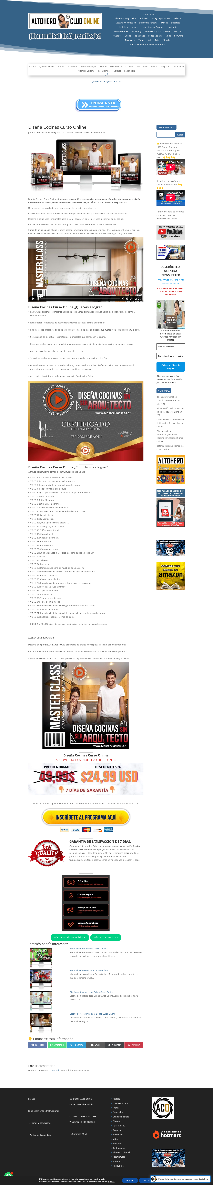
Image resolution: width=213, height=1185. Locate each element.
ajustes (111, 1182)
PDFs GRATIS (116, 67)
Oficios (128, 36)
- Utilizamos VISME (79, 1134)
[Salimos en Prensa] (170, 259)
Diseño (164, 23)
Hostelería (123, 27)
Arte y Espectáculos (161, 18)
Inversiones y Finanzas (153, 27)
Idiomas (135, 27)
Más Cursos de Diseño (106, 937)
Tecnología (130, 40)
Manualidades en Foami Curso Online (88, 948)
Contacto (129, 67)
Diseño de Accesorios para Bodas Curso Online (92, 1013)
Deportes (175, 23)
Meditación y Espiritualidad (157, 31)
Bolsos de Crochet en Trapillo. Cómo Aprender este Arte (168, 400)
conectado (55, 1070)
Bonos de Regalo (89, 67)
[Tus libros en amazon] (170, 589)
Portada (32, 67)
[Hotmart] (167, 1138)
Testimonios (178, 67)
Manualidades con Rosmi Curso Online (89, 970)
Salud (168, 36)
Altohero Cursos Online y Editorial (48, 132)
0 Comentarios (98, 132)
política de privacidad (173, 379)
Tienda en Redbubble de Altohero (146, 44)
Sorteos (117, 71)
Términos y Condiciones (39, 1123)
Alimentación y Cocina (125, 18)
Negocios (117, 36)
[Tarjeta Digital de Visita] (170, 555)
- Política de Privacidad (39, 1135)
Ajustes (165, 1180)
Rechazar (147, 1180)
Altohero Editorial (86, 71)
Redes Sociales (155, 36)
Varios (141, 40)
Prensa (61, 67)
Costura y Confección (125, 23)
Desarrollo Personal (148, 23)
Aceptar (130, 1180)
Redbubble (129, 71)
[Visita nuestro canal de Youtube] (170, 238)
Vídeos (154, 67)
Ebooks (103, 67)
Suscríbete (142, 67)
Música (177, 31)
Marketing (136, 31)
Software (178, 36)
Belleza (177, 18)
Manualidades (121, 31)
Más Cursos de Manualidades (70, 937)
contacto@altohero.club (81, 1104)
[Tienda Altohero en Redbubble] (170, 483)
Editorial (166, 40)
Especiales (73, 67)
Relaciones (139, 36)
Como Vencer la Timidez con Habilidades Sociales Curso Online (170, 423)
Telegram (164, 67)
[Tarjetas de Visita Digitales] (168, 1166)
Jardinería (172, 27)
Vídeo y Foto (153, 40)
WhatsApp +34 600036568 (82, 1122)
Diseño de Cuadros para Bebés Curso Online (91, 992)
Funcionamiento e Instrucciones (43, 1110)
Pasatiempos (104, 71)
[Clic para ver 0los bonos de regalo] (170, 526)
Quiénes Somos (46, 67)
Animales (144, 18)
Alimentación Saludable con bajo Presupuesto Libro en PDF (170, 412)
